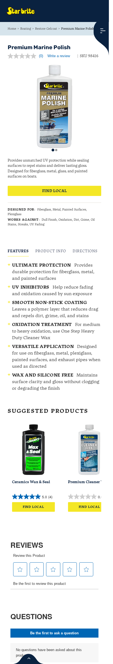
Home (12, 29)
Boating (25, 29)
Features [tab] (18, 251)
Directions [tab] (85, 251)
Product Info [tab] (50, 251)
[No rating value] (23, 56)
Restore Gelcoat (46, 29)
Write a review (58, 56)
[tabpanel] (54, 326)
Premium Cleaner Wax (88, 482)
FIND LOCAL (54, 191)
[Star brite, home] (20, 11)
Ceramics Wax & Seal (31, 482)
